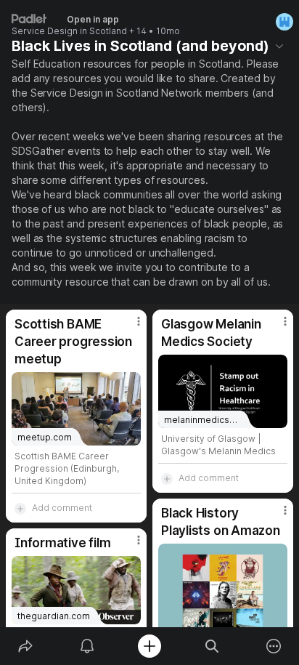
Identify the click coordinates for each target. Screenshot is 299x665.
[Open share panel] (25, 646)
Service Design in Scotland (69, 31)
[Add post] (149, 646)
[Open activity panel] (87, 646)
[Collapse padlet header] (279, 45)
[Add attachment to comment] (20, 508)
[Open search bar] (211, 646)
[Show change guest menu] (284, 21)
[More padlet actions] (273, 646)
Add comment (62, 507)
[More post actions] (129, 327)
